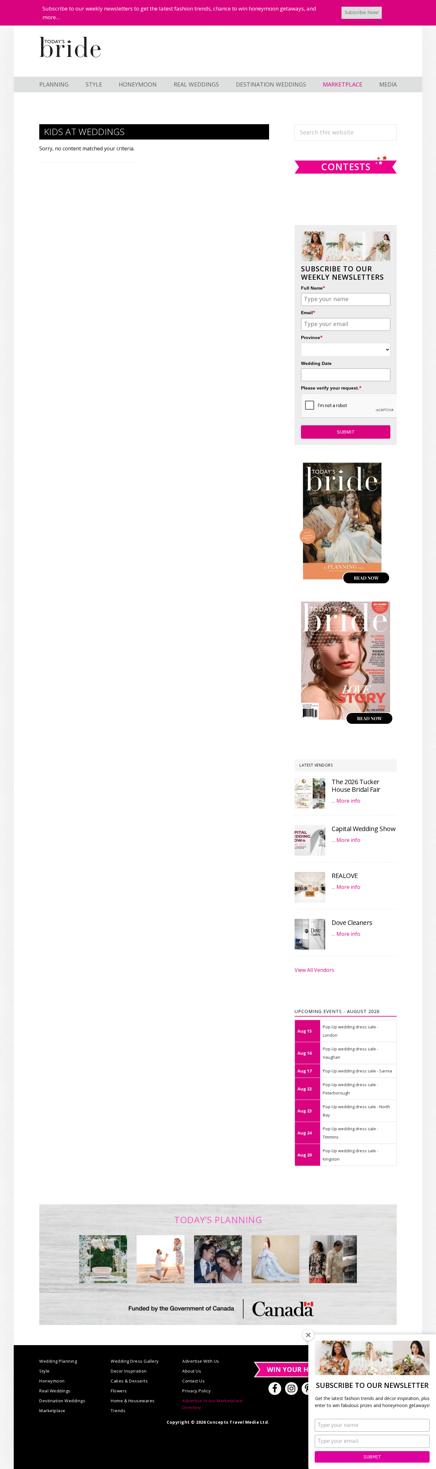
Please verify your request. (331, 388)
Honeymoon (52, 1381)
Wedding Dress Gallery (135, 1361)
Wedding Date (316, 363)
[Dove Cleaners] (310, 934)
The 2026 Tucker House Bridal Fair (356, 785)
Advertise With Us (200, 1361)
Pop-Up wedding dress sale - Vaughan (350, 1053)
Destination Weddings (62, 1401)
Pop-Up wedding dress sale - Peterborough (350, 1089)
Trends (118, 1410)
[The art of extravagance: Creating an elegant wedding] (103, 1259)
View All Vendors (314, 969)
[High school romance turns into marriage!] (333, 1259)
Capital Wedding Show (363, 828)
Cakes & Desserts (129, 1381)
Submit (372, 1457)
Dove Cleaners (352, 922)
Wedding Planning (58, 1361)
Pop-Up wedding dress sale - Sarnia (357, 1071)
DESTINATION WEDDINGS (271, 84)
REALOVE (345, 875)
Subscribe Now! (362, 12)
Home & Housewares (133, 1401)
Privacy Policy (196, 1391)
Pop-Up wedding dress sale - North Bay (356, 1111)
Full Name (313, 288)
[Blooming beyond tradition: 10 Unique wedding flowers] (218, 1259)
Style (44, 1371)
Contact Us (193, 1381)
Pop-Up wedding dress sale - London (350, 1031)
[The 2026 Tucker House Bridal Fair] (310, 793)
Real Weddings (55, 1391)
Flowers (119, 1391)
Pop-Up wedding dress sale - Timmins (350, 1133)
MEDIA (388, 84)
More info (348, 800)
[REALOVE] (310, 887)
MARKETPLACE (342, 84)
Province (312, 337)
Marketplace (52, 1410)
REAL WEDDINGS (196, 84)
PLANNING (54, 84)
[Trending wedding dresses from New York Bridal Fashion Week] (275, 1259)
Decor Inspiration (129, 1371)
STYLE (94, 84)
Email (308, 312)
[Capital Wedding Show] (310, 840)
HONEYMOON (138, 84)
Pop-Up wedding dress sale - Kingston (350, 1155)
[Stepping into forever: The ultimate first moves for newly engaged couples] (160, 1259)
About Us (191, 1371)
